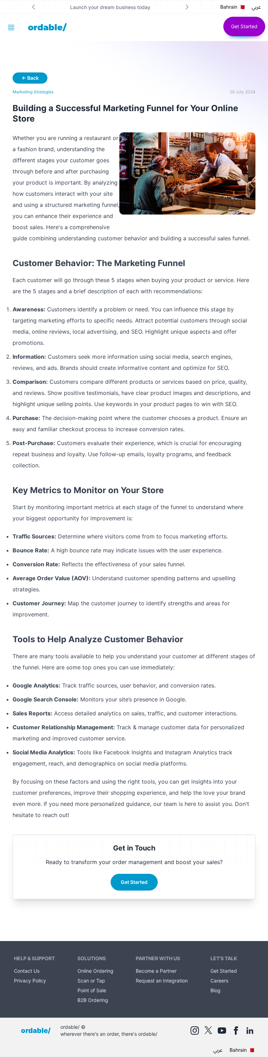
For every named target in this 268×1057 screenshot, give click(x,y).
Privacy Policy (30, 981)
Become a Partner (156, 971)
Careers (219, 981)
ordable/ (47, 27)
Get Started (244, 26)
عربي (256, 7)
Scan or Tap (91, 981)
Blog (215, 990)
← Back (30, 78)
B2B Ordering (92, 1000)
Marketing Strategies (33, 91)
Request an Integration (162, 981)
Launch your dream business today (110, 7)
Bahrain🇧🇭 (232, 7)
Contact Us (26, 971)
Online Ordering (95, 971)
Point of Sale (91, 990)
